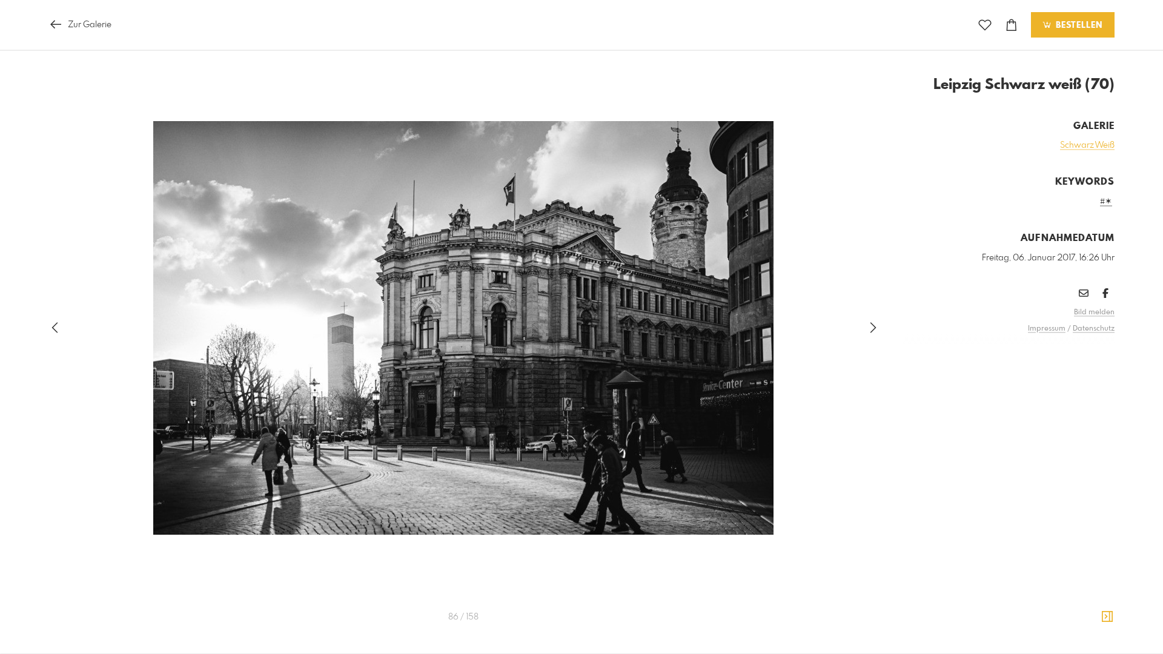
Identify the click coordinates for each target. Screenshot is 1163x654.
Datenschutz (1094, 328)
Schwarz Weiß (1087, 145)
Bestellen (1077, 25)
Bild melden (1094, 312)
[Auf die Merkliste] (985, 25)
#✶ (1106, 201)
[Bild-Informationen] (1107, 617)
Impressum (1046, 328)
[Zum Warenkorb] (1011, 25)
